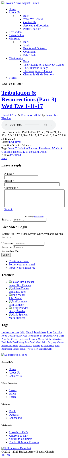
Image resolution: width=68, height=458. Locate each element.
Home (12, 369)
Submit (8, 209)
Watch (12, 393)
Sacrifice (57, 332)
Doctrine (12, 335)
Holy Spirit (39, 349)
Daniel (43, 151)
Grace (43, 332)
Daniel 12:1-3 (9, 115)
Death (61, 336)
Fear (31, 349)
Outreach (14, 414)
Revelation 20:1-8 (31, 115)
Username (7, 243)
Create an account (19, 261)
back (4, 158)
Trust (15, 339)
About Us (14, 372)
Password (7, 247)
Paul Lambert (16, 304)
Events (13, 390)
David (15, 342)
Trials (9, 342)
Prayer (55, 336)
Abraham (23, 345)
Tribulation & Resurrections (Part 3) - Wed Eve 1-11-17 (30, 99)
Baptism (44, 345)
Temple (16, 349)
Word (32, 342)
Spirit (9, 339)
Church (29, 332)
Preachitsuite (39, 217)
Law (19, 335)
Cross (10, 345)
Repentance (33, 335)
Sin (17, 332)
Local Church (46, 336)
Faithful (48, 339)
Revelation (45, 148)
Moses (41, 339)
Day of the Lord (30, 151)
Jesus (27, 342)
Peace (3, 339)
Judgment (33, 339)
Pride (29, 345)
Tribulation (21, 148)
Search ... (6, 219)
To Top (5, 454)
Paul (24, 335)
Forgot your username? (22, 264)
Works (51, 345)
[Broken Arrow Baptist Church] (20, 3)
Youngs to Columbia (20, 438)
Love (49, 332)
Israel (11, 148)
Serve (22, 349)
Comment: (11, 187)
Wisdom (36, 345)
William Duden (17, 291)
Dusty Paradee (17, 311)
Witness (60, 342)
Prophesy (52, 342)
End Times (15, 141)
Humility (48, 349)
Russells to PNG (18, 432)
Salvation (7, 332)
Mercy (21, 342)
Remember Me (9, 251)
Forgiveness (23, 339)
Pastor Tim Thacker (20, 285)
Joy (27, 349)
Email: (9, 180)
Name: (9, 173)
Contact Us (15, 375)
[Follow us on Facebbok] (16, 448)
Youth (12, 411)
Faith (22, 332)
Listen (12, 396)
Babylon (33, 148)
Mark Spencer (17, 317)
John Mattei (15, 298)
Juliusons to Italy (18, 435)
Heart (15, 345)
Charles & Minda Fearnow (24, 442)
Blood (4, 345)
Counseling (15, 417)
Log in (6, 254)
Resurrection (6, 349)
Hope (4, 335)
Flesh (3, 342)
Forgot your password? (22, 267)
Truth (57, 345)
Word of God (41, 342)
